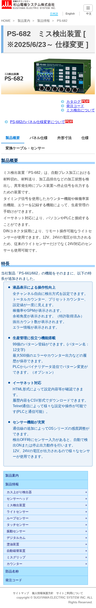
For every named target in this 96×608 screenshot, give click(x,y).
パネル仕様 (39, 138)
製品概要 (13, 138)
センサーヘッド (18, 498)
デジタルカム (16, 537)
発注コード (75, 106)
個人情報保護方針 (42, 593)
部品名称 (12, 571)
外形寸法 (64, 138)
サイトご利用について (69, 593)
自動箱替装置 (16, 551)
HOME (5, 20)
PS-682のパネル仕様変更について (37, 122)
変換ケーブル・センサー (25, 148)
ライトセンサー (18, 511)
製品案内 (24, 20)
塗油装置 (13, 544)
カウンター (14, 564)
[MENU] (88, 8)
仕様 (85, 138)
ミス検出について (80, 110)
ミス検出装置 (16, 505)
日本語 (54, 13)
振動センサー (16, 531)
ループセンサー (18, 518)
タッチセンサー (18, 524)
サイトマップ (21, 593)
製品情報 (43, 20)
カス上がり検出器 (19, 492)
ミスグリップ (16, 557)
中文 (89, 13)
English (70, 13)
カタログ (73, 102)
